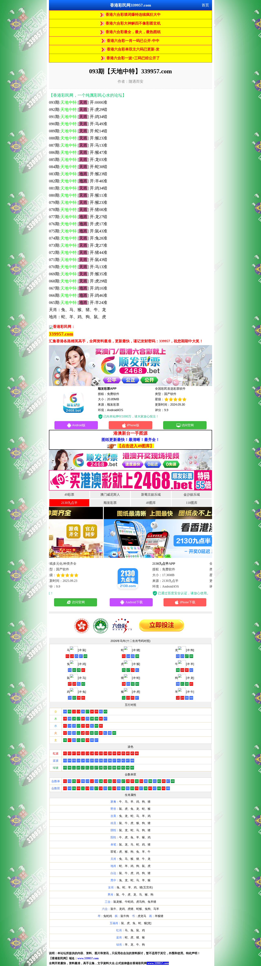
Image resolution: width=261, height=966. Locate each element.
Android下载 (79, 602)
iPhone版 (133, 425)
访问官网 (187, 425)
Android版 (78, 425)
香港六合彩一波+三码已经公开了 (132, 58)
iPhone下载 (133, 602)
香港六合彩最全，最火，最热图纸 (133, 32)
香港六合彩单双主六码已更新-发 (132, 49)
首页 (205, 5)
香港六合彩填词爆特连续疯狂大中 (133, 14)
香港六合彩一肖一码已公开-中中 (132, 41)
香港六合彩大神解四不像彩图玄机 (133, 23)
